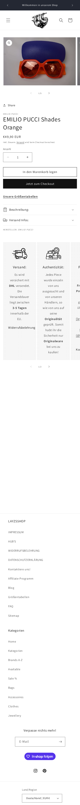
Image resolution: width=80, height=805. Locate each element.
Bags (11, 688)
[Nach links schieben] (30, 93)
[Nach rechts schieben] (49, 93)
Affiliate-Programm (21, 578)
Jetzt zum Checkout (40, 184)
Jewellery (14, 715)
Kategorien (15, 651)
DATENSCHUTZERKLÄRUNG (25, 560)
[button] (8, 20)
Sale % (12, 678)
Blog (11, 588)
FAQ (10, 606)
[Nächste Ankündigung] (72, 5)
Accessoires (16, 697)
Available (14, 669)
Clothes (13, 706)
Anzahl (7, 149)
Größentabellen (18, 597)
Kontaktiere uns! (19, 569)
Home (12, 641)
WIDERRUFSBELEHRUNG (24, 550)
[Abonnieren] (60, 742)
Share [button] (11, 105)
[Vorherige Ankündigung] (7, 5)
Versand (20, 142)
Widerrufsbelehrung (21, 327)
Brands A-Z (15, 660)
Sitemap (13, 615)
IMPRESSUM (16, 532)
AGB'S (12, 541)
